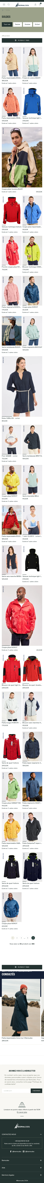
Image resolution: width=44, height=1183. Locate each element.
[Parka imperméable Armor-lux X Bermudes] (21, 1010)
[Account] (35, 4)
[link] (13, 938)
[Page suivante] (33, 938)
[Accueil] (22, 4)
